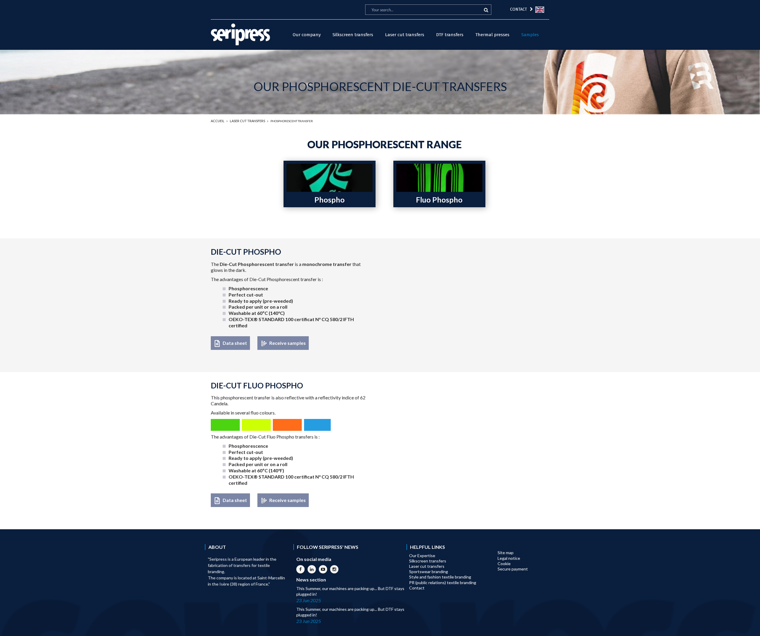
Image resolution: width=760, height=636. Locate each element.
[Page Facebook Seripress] (300, 569)
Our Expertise (422, 555)
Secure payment (513, 568)
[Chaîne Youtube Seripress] (323, 569)
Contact (417, 587)
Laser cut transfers (247, 120)
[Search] (485, 9)
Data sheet (235, 343)
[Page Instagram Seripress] (334, 569)
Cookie (504, 563)
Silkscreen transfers (427, 560)
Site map (506, 552)
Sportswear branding (428, 571)
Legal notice (509, 558)
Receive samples (287, 343)
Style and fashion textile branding (440, 576)
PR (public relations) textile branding (442, 582)
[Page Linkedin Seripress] (312, 569)
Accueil (217, 120)
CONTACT (518, 9)
